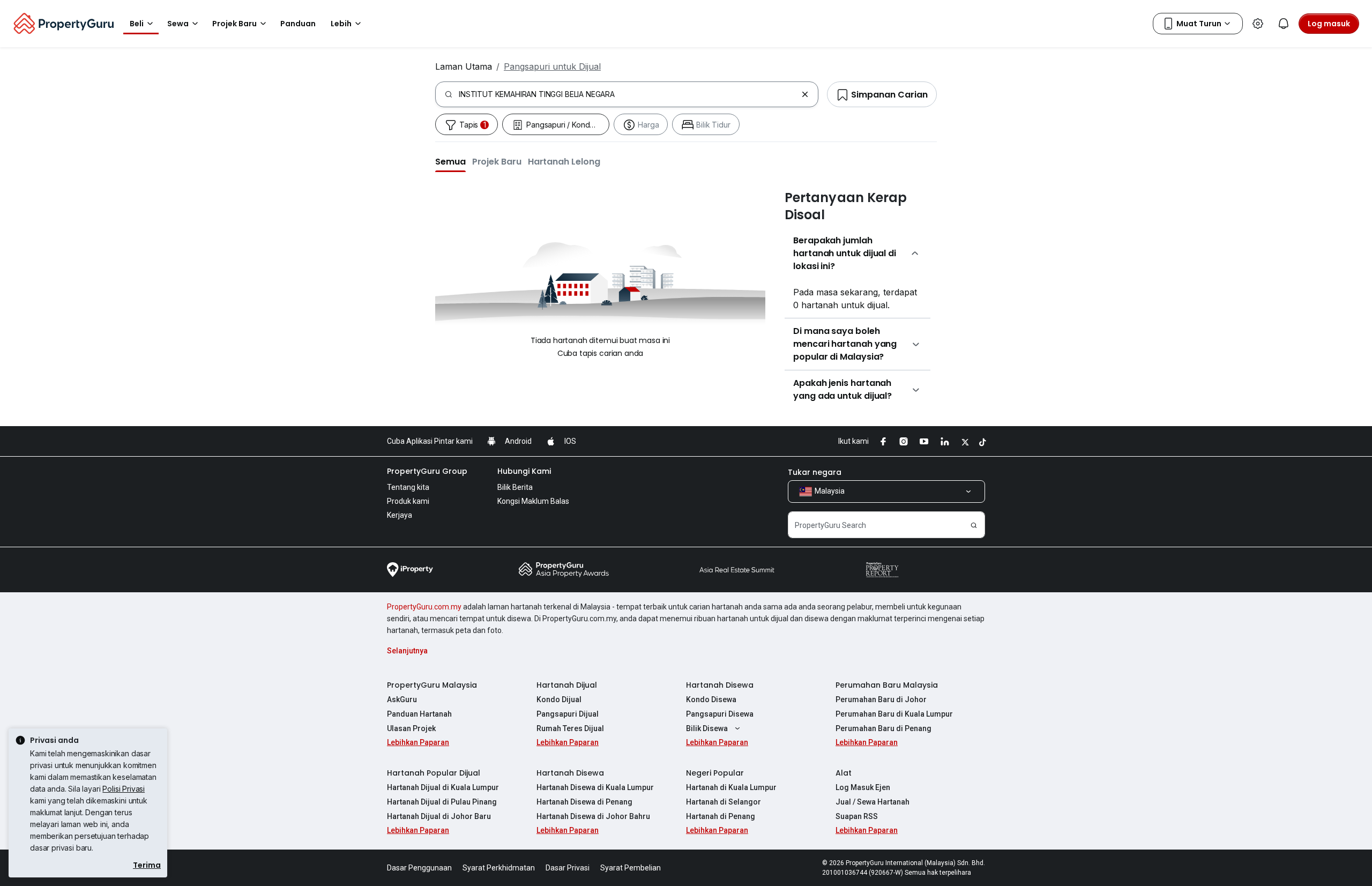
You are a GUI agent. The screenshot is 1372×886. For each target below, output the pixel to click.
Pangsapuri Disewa (720, 714)
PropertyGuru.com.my (424, 606)
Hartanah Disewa (720, 685)
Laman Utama (463, 66)
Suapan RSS (857, 816)
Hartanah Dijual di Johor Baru (439, 816)
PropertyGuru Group (427, 471)
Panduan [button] (298, 23)
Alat (844, 773)
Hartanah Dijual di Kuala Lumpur (443, 787)
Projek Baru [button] (234, 23)
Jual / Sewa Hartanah (872, 802)
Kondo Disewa (711, 699)
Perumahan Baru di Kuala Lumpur (894, 714)
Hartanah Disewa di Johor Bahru (593, 816)
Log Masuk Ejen (863, 787)
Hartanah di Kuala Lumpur (731, 787)
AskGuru (402, 699)
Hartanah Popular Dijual (433, 773)
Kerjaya (399, 515)
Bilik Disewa (707, 728)
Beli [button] (137, 23)
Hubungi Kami (524, 471)
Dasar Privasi (568, 867)
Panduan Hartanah (419, 714)
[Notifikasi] (1283, 23)
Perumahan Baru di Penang (883, 728)
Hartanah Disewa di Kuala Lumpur (595, 787)
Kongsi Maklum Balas (533, 501)
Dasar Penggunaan (419, 867)
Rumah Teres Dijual (570, 728)
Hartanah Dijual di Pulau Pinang (442, 802)
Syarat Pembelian (630, 867)
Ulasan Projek (411, 728)
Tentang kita (408, 487)
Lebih (341, 23)
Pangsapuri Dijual (567, 714)
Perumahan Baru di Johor (881, 699)
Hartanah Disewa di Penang (584, 802)
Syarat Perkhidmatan (499, 867)
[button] (450, 161)
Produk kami (408, 501)
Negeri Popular (715, 773)
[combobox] (628, 94)
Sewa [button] (178, 23)
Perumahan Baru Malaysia (887, 685)
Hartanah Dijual (566, 685)
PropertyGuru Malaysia (432, 685)
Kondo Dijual (558, 699)
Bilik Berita (515, 487)
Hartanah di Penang (720, 816)
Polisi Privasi (123, 788)
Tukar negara (814, 472)
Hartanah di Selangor (723, 802)
